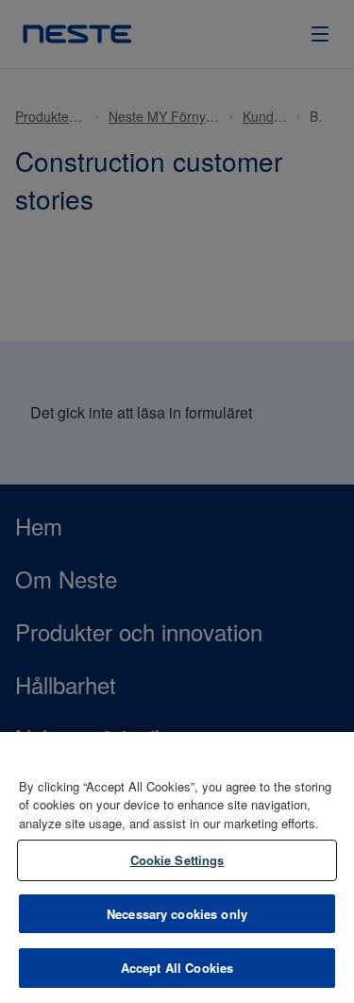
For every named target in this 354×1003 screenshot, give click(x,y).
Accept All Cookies (177, 968)
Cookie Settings (177, 860)
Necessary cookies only (177, 914)
